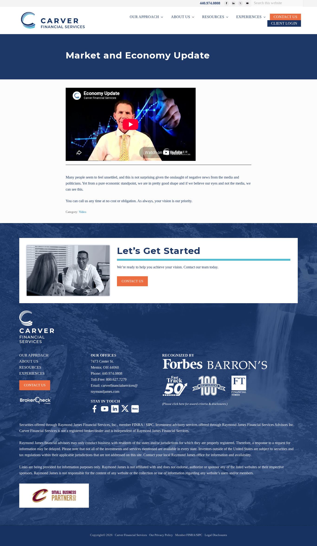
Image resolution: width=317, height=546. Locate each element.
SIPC (150, 425)
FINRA (137, 425)
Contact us (132, 281)
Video (82, 212)
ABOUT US (28, 361)
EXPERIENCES (32, 373)
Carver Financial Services (131, 535)
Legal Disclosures (216, 535)
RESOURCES (30, 367)
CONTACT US (34, 385)
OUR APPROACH (34, 355)
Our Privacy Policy (161, 535)
